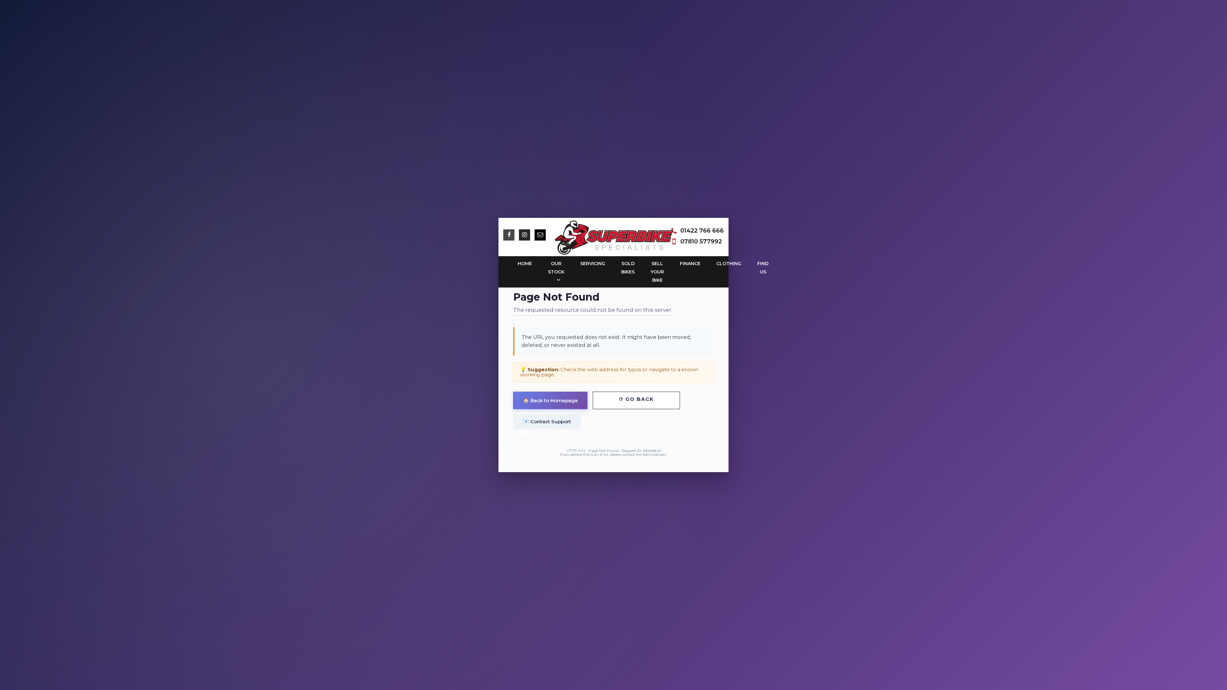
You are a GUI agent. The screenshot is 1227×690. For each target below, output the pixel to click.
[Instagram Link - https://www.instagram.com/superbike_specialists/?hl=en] (524, 235)
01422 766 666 (702, 230)
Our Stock (556, 268)
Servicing (592, 263)
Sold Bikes (628, 268)
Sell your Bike (657, 272)
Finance (690, 263)
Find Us (762, 268)
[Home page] (613, 238)
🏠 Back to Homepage (550, 400)
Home (525, 263)
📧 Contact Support (547, 421)
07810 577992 (701, 241)
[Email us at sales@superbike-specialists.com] (540, 235)
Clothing (728, 263)
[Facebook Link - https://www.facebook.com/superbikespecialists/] (508, 235)
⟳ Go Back (636, 399)
